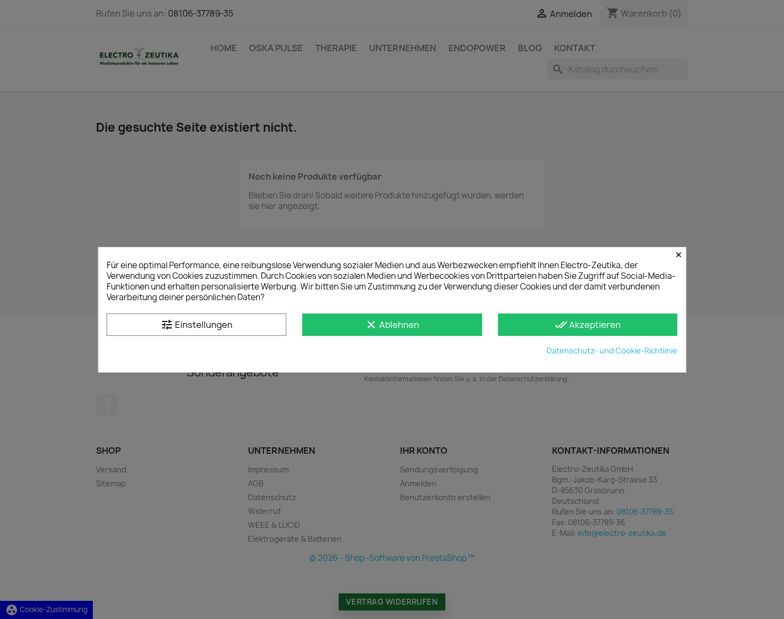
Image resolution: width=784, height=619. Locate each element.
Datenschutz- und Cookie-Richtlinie (612, 350)
